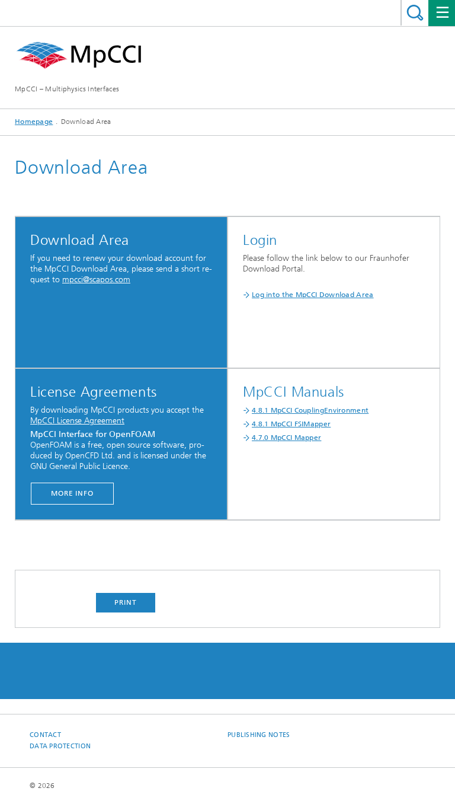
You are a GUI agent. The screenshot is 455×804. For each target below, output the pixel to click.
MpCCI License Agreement (77, 421)
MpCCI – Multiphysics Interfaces (67, 89)
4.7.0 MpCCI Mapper (286, 437)
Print (125, 602)
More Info (72, 493)
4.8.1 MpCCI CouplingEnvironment (310, 410)
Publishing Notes (259, 735)
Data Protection (60, 746)
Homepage (34, 121)
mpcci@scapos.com (96, 280)
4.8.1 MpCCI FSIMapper (291, 424)
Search (415, 12)
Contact (45, 735)
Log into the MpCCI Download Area (313, 295)
